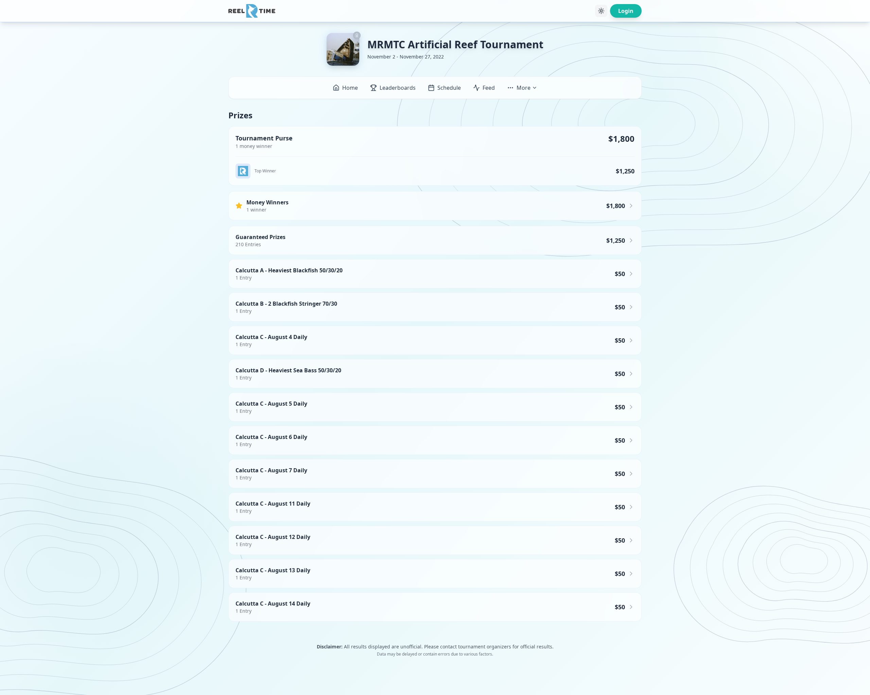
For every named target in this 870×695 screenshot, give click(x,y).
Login (625, 11)
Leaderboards (398, 87)
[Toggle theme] (601, 11)
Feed (489, 87)
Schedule (449, 87)
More (523, 87)
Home (350, 87)
